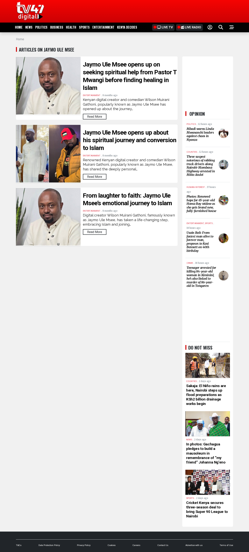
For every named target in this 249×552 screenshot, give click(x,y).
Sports (84, 27)
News (28, 27)
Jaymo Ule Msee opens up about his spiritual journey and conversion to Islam (129, 140)
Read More (94, 116)
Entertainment (103, 27)
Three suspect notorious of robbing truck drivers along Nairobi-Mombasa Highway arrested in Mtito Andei (201, 166)
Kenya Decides (127, 27)
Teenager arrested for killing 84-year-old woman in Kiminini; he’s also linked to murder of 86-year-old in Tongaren (201, 277)
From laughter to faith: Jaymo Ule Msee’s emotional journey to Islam (127, 199)
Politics (41, 27)
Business (56, 27)
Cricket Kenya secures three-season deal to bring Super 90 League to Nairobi (207, 509)
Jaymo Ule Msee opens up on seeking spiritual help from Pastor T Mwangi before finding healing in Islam (129, 76)
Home (19, 27)
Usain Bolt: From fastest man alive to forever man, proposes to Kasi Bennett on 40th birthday (200, 242)
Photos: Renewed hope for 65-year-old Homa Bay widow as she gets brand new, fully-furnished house (201, 204)
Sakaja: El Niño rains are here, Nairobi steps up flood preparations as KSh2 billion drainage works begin (206, 395)
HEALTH (71, 27)
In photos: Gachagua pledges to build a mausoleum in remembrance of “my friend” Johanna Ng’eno (205, 453)
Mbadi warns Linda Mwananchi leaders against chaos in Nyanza (200, 134)
